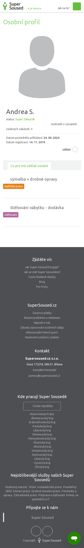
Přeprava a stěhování (52, 495)
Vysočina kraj (42, 462)
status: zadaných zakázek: (41, 124)
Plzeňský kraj (42, 442)
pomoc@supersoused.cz (44, 375)
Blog (42, 281)
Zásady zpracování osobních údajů (42, 327)
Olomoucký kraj (42, 434)
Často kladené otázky (42, 277)
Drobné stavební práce (46, 491)
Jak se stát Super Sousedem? (42, 272)
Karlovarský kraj (42, 454)
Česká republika (43, 406)
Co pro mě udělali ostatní (29, 166)
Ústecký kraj (42, 458)
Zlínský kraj (42, 467)
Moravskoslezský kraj (42, 438)
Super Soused (42, 517)
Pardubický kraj (42, 426)
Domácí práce (21, 491)
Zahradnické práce (25, 495)
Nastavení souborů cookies (42, 337)
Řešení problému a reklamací (42, 317)
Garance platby (42, 313)
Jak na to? (63, 8)
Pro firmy (42, 286)
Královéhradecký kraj (42, 422)
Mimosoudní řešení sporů (42, 332)
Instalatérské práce (50, 487)
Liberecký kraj (42, 430)
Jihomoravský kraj (42, 418)
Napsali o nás (42, 322)
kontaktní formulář (44, 370)
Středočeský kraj (42, 450)
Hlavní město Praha (42, 414)
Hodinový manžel (16, 487)
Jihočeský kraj (42, 446)
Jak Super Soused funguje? (42, 267)
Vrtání (32, 487)
